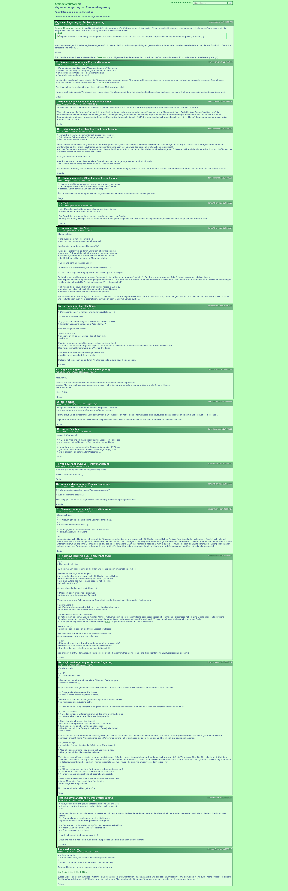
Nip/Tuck (100, 82)
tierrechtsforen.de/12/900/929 (220, 203)
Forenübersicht (179, 2)
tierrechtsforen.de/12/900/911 (220, 556)
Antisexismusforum (67, 4)
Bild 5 (84, 872)
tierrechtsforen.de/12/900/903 (220, 62)
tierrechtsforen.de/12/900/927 (220, 228)
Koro (107, 621)
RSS (189, 2)
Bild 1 (60, 872)
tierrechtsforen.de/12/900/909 (220, 401)
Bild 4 (78, 872)
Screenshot (102, 57)
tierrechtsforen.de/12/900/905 (220, 464)
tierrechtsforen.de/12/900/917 (220, 849)
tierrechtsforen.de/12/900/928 (220, 429)
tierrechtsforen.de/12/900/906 (220, 484)
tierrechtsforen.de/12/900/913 (220, 662)
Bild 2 (66, 872)
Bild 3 (72, 872)
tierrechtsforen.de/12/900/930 (220, 306)
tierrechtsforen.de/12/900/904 (220, 369)
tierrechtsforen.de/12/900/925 (220, 129)
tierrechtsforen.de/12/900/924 (220, 101)
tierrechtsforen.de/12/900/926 (220, 178)
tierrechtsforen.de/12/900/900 (221, 22)
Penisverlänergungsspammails (69, 28)
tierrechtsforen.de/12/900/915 (220, 798)
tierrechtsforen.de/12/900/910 (220, 509)
